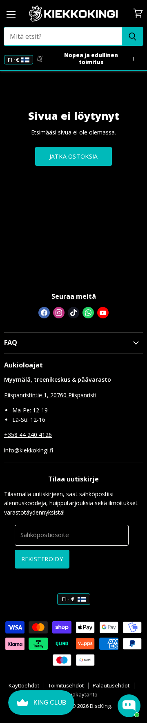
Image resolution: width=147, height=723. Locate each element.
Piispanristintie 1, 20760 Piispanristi (50, 395)
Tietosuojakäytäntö (73, 694)
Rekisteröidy (42, 559)
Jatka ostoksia (73, 156)
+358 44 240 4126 (28, 435)
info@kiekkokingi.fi (28, 450)
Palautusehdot (111, 685)
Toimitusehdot (66, 685)
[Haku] (132, 36)
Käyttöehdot (24, 685)
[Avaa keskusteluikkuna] (129, 705)
